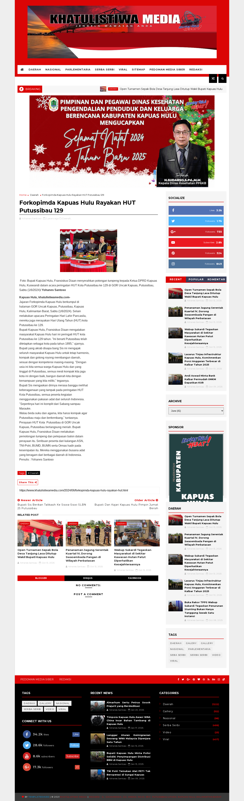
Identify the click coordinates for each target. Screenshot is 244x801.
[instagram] (219, 679)
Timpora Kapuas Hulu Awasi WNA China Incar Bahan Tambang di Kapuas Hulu (128, 720)
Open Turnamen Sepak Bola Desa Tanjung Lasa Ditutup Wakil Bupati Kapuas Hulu (150, 89)
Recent (176, 279)
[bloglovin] (199, 679)
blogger (41, 578)
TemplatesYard (38, 796)
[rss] (208, 679)
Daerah (35, 69)
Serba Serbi (104, 69)
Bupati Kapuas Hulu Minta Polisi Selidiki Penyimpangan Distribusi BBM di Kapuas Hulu (128, 756)
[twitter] (183, 679)
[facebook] (178, 679)
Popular (196, 279)
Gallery (207, 643)
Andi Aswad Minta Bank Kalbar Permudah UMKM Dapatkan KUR (200, 379)
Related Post (28, 514)
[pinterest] (194, 679)
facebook (134, 578)
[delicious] (224, 679)
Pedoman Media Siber (167, 69)
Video (216, 655)
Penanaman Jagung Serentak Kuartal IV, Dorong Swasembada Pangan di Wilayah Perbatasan (87, 555)
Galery (191, 643)
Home (23, 194)
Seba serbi (178, 655)
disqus (87, 578)
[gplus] (188, 679)
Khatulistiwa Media (73, 796)
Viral (123, 69)
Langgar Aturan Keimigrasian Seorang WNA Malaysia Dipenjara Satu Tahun (128, 738)
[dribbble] (204, 679)
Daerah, (66, 218)
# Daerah (33, 473)
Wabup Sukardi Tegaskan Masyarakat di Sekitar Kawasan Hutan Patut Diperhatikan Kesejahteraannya (132, 557)
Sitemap (138, 69)
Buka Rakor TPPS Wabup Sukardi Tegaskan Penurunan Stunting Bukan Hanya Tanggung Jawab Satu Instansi (204, 609)
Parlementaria (78, 69)
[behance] (213, 679)
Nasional (53, 69)
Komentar (216, 279)
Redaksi (195, 69)
